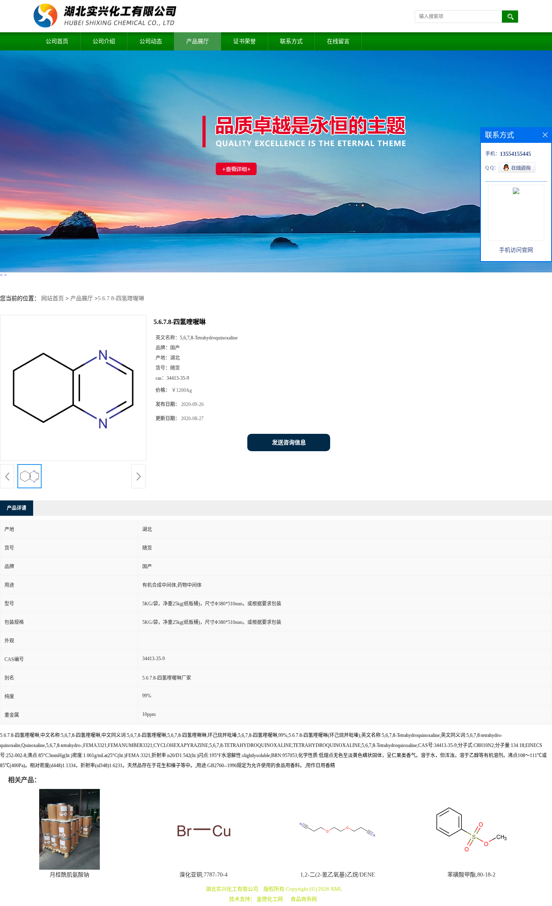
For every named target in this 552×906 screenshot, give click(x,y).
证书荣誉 (244, 41)
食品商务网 (304, 899)
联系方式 (291, 41)
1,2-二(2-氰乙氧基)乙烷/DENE (337, 875)
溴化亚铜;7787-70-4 (203, 875)
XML (336, 889)
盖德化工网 (270, 899)
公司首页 (57, 41)
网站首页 (52, 298)
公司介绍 (104, 41)
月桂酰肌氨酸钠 (69, 875)
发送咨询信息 (289, 442)
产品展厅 (197, 41)
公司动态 (150, 41)
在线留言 (338, 41)
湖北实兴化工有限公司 (232, 889)
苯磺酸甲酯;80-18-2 (471, 875)
